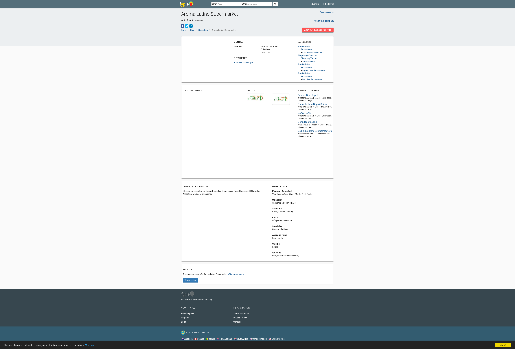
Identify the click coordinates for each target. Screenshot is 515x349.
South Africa (242, 339)
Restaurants (306, 49)
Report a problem (327, 12)
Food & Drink (304, 46)
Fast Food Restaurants (313, 52)
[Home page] (186, 4)
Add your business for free (317, 30)
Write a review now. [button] (236, 274)
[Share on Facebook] (182, 26)
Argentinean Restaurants (313, 70)
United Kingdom (259, 339)
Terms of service (241, 313)
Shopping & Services (307, 55)
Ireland (211, 339)
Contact (236, 322)
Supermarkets (308, 61)
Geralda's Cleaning (307, 122)
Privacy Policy (240, 317)
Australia (188, 339)
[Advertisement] (205, 56)
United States (278, 339)
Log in (316, 4)
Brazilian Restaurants (312, 79)
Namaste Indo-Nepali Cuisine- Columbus (315, 104)
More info (89, 345)
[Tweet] (186, 26)
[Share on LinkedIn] (191, 26)
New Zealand (225, 339)
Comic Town (304, 113)
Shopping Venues (309, 58)
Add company (187, 313)
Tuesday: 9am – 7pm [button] (243, 62)
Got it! (503, 344)
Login (183, 322)
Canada (200, 339)
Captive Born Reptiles (309, 95)
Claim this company (324, 21)
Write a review (190, 280)
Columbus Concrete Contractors (315, 131)
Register (329, 4)
